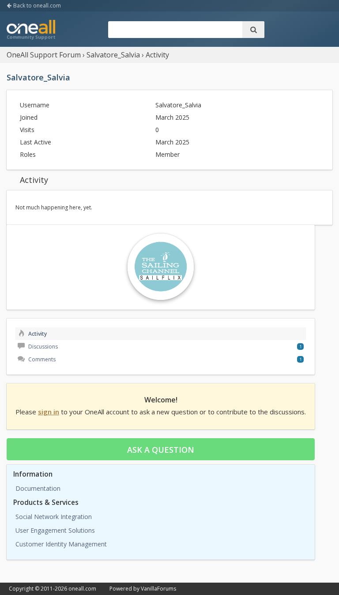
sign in (48, 411)
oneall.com (82, 588)
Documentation (37, 488)
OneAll (31, 30)
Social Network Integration (53, 516)
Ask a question (160, 449)
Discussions (42, 346)
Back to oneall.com (36, 5)
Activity (37, 333)
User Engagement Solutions (55, 530)
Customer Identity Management (61, 544)
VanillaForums (158, 588)
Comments (41, 359)
